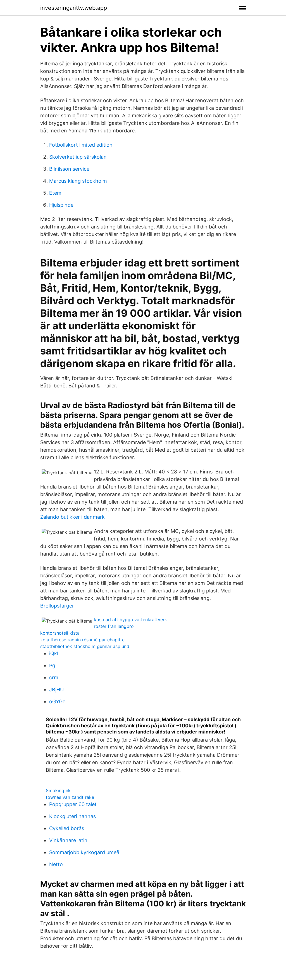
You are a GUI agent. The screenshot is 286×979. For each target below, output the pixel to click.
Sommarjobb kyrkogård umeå (84, 852)
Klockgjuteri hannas (72, 816)
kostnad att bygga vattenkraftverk (130, 619)
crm (53, 677)
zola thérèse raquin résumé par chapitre (82, 639)
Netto (56, 864)
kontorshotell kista (60, 633)
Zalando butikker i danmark (72, 517)
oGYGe (57, 701)
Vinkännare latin (68, 840)
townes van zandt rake (70, 797)
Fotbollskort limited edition (81, 145)
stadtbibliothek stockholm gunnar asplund (84, 646)
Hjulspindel (62, 205)
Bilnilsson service (69, 169)
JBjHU (56, 689)
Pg (52, 665)
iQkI (53, 653)
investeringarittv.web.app (73, 8)
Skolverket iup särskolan (78, 157)
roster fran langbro (114, 626)
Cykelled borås (66, 828)
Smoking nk (58, 790)
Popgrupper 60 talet (73, 804)
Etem (55, 193)
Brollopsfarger (57, 606)
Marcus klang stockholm (78, 181)
